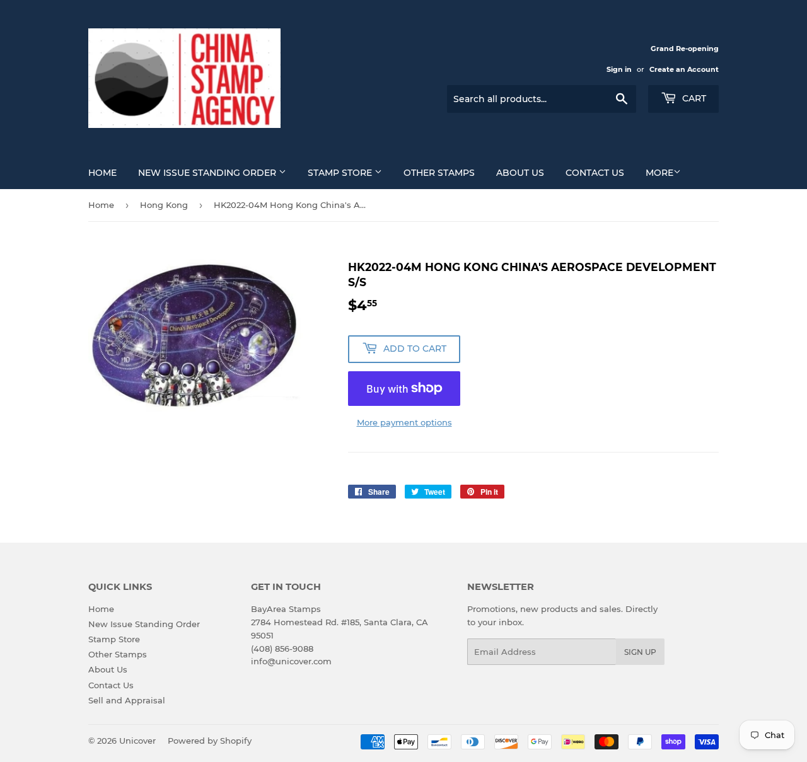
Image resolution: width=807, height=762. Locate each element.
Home (102, 172)
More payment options (404, 422)
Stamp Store (341, 172)
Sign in (619, 69)
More (659, 172)
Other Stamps (439, 172)
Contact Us (595, 172)
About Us (520, 172)
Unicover (137, 741)
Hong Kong (164, 205)
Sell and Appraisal (126, 700)
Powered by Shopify (210, 741)
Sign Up (640, 652)
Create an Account (684, 69)
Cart (693, 98)
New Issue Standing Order (208, 172)
